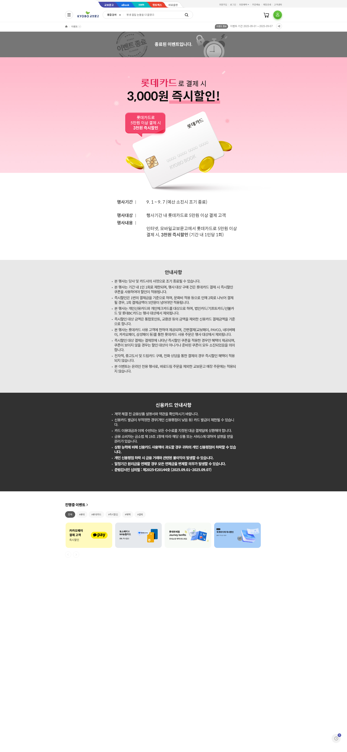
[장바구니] (266, 15)
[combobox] (113, 15)
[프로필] (277, 14)
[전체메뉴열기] (69, 15)
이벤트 (74, 26)
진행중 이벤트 (75, 505)
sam (141, 4)
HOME (66, 26)
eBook (125, 5)
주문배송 (256, 4)
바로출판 (173, 5)
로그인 (233, 4)
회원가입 (223, 4)
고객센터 (278, 4)
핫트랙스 (157, 5)
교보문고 (109, 5)
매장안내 (267, 4)
